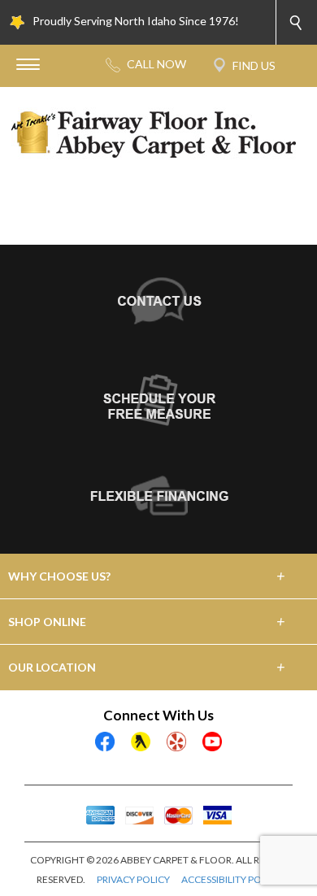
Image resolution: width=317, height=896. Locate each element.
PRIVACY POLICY (133, 879)
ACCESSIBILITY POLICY (231, 879)
